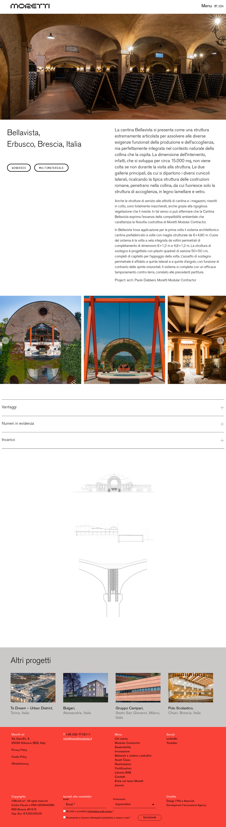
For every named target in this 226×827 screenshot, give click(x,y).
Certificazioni (123, 768)
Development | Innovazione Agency (186, 805)
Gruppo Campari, (138, 712)
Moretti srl (17, 734)
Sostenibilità (123, 747)
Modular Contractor (127, 743)
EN (221, 6)
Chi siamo (121, 738)
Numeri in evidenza (18, 423)
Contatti (120, 776)
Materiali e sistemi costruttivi (133, 755)
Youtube (171, 743)
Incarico (8, 439)
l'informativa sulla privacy (99, 811)
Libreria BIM (123, 772)
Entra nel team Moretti (129, 781)
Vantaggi (9, 407)
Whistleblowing (19, 764)
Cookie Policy (19, 757)
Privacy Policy (19, 750)
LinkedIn (171, 738)
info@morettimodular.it (77, 738)
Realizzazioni (123, 764)
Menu (206, 6)
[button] (5, 340)
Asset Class (122, 760)
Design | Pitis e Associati (180, 801)
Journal (119, 785)
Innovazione (122, 751)
